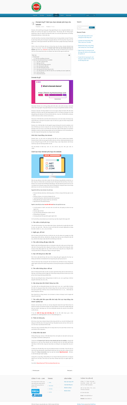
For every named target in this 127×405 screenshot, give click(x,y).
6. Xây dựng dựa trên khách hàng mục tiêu (45, 69)
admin (42, 26)
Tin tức (56, 15)
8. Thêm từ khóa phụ (40, 72)
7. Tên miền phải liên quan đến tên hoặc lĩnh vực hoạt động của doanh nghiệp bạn (53, 70)
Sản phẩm (49, 15)
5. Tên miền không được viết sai (42, 67)
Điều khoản (68, 15)
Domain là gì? (36, 56)
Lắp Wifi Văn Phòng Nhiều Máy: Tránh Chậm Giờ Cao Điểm (85, 41)
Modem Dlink (67, 390)
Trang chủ (35, 15)
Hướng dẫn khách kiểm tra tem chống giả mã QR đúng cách (85, 36)
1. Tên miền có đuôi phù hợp (42, 61)
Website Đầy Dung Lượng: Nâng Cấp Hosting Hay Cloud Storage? (86, 46)
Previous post (35, 370)
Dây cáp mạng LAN (68, 381)
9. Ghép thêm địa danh (40, 73)
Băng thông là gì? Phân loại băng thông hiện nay (48, 363)
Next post (70, 370)
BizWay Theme (80, 404)
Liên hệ (61, 15)
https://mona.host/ (64, 352)
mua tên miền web (48, 204)
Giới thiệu (42, 15)
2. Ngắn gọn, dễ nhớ (40, 63)
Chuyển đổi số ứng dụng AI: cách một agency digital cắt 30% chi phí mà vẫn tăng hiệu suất (86, 59)
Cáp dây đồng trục (68, 384)
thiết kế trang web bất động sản (45, 313)
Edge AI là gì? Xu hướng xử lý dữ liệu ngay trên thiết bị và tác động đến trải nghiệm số (87, 52)
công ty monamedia (41, 352)
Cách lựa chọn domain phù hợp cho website (42, 59)
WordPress (93, 404)
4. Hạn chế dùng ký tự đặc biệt (42, 66)
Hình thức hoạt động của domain (42, 58)
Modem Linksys (68, 387)
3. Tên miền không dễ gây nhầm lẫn (43, 64)
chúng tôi (45, 49)
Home (50, 382)
